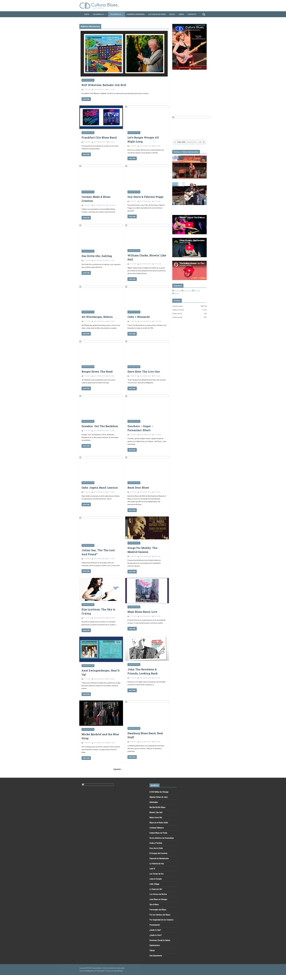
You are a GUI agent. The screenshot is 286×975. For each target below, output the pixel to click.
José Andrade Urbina (99, 89)
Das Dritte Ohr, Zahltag (97, 256)
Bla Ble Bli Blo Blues (157, 807)
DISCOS (172, 14)
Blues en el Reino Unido (158, 823)
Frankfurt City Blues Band (99, 137)
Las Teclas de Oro (156, 874)
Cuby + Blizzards (138, 317)
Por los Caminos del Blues (159, 915)
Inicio (86, 14)
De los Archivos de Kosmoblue (161, 838)
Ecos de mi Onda (156, 848)
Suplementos (154, 945)
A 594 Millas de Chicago (158, 792)
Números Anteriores (136, 14)
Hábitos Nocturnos (88, 80)
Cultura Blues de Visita (158, 833)
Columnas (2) (115, 14)
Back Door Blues (138, 487)
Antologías (153, 802)
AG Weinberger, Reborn (97, 317)
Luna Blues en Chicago (158, 899)
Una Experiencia (155, 956)
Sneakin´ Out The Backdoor (100, 426)
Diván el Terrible (155, 843)
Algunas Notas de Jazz (158, 797)
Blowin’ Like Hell (155, 812)
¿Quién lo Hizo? (155, 935)
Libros (181, 14)
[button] (105, 14)
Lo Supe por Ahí (155, 889)
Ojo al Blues (154, 904)
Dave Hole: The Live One (143, 371)
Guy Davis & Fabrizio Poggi (145, 197)
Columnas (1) (98, 14)
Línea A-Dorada (155, 879)
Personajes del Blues (157, 910)
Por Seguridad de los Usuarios (161, 920)
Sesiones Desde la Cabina (159, 940)
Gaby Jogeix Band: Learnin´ (100, 487)
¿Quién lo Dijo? (155, 930)
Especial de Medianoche (159, 858)
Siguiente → (118, 769)
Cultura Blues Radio (157, 14)
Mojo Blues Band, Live (142, 612)
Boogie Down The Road (97, 371)
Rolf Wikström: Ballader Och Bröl (104, 85)
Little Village (154, 884)
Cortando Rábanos (156, 828)
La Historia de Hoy (156, 864)
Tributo (152, 950)
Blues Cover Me (155, 817)
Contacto (192, 14)
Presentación (154, 925)
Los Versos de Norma (158, 894)
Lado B (152, 869)
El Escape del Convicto (158, 853)
